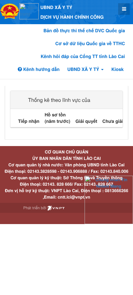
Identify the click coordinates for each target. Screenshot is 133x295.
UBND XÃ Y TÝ (83, 69)
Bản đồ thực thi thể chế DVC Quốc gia (84, 30)
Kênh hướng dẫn (40, 69)
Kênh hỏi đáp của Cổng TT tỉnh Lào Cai (83, 56)
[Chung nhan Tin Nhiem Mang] (109, 199)
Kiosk (117, 69)
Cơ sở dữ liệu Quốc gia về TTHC (90, 43)
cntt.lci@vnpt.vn (74, 197)
